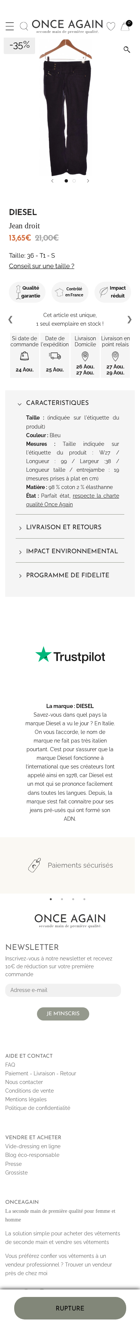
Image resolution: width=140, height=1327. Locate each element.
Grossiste (16, 1173)
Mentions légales (26, 1099)
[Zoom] (127, 49)
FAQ (10, 1065)
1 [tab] (51, 899)
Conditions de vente (29, 1091)
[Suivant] (88, 181)
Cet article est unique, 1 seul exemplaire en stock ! (70, 319)
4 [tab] (84, 899)
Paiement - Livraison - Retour (40, 1073)
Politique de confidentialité (37, 1108)
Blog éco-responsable (32, 1155)
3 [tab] (73, 899)
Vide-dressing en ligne (32, 1146)
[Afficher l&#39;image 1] (66, 181)
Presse (13, 1164)
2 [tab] (62, 899)
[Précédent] (52, 181)
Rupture (70, 1309)
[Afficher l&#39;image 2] (74, 181)
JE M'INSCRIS (63, 1014)
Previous (10, 319)
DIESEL (85, 706)
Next (129, 319)
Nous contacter (24, 1082)
